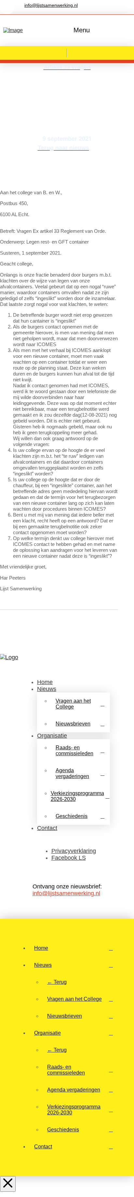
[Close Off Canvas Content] (8, 1184)
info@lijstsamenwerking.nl (66, 893)
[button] (80, 30)
